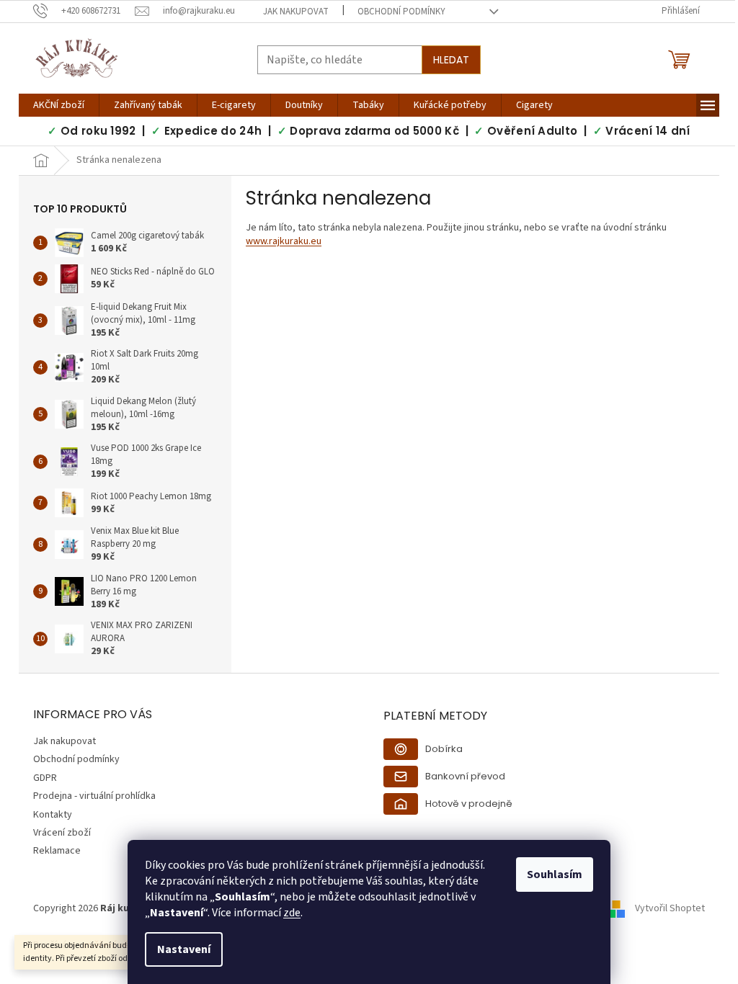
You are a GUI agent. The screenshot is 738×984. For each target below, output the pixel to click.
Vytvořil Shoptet (670, 909)
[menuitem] (59, 105)
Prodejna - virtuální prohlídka (94, 796)
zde (292, 913)
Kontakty (52, 815)
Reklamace (57, 851)
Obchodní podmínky (401, 11)
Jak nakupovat (296, 11)
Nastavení (183, 949)
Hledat (451, 60)
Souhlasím (554, 874)
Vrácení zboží (62, 833)
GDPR (45, 778)
